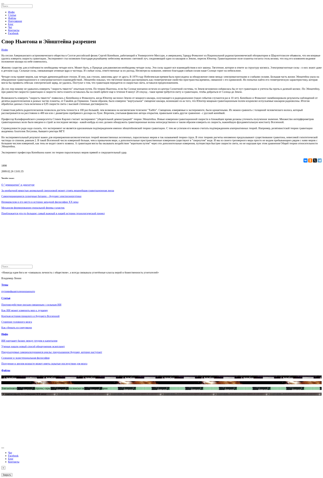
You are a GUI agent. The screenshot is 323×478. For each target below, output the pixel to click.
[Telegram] (320, 160)
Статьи (12, 15)
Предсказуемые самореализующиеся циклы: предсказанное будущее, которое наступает (51, 352)
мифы (10, 291)
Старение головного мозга (16, 321)
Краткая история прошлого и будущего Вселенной (30, 316)
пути (4, 291)
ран (28, 291)
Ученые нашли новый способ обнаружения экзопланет (33, 346)
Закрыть (7, 475)
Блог (10, 24)
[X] (315, 160)
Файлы (12, 18)
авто (16, 291)
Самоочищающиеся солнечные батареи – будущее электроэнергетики (41, 196)
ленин (22, 291)
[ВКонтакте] (305, 160)
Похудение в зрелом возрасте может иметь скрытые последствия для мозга (44, 363)
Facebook (13, 33)
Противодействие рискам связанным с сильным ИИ (31, 304)
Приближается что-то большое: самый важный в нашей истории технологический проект (53, 213)
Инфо (11, 12)
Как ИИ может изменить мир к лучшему (24, 310)
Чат (10, 27)
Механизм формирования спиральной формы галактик (33, 207)
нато (32, 291)
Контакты (13, 30)
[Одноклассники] (310, 160)
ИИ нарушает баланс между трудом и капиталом (29, 340)
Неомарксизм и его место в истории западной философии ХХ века (39, 202)
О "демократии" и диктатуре (17, 184)
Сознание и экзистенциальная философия (25, 357)
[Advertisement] (102, 241)
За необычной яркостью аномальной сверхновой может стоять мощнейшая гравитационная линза (57, 190)
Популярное (15, 21)
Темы (4, 284)
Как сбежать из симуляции (16, 327)
